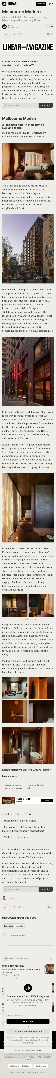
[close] (48, 985)
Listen (50, 26)
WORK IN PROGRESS (13, 966)
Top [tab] (5, 958)
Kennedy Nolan (27, 820)
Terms (38, 1057)
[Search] (51, 958)
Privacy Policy (28, 1042)
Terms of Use (41, 1037)
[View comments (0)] (13, 33)
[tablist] (13, 926)
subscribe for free (30, 97)
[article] (28, 972)
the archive (8, 97)
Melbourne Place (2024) (15, 132)
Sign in (50, 3)
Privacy (31, 1057)
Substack (15, 1072)
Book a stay (8, 776)
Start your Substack (21, 1066)
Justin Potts (14, 975)
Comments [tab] (8, 926)
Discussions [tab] (22, 958)
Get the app (41, 1066)
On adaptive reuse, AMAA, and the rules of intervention (21, 970)
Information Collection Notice (32, 1040)
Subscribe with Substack (30, 1031)
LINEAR (11, 25)
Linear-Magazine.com (30, 856)
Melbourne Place (25, 197)
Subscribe (41, 3)
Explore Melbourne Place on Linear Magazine (26, 769)
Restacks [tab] (19, 926)
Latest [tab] (12, 958)
